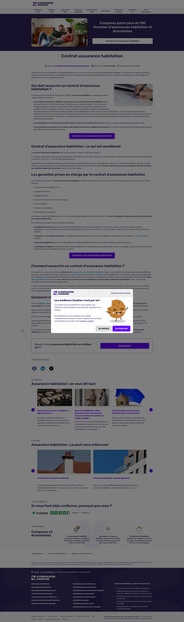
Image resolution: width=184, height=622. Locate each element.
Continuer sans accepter (118, 294)
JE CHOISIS (103, 328)
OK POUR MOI (121, 328)
